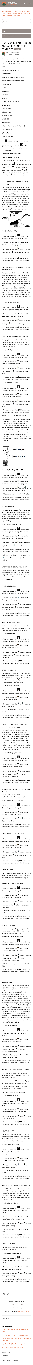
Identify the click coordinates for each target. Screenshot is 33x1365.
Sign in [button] (29, 3)
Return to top (6, 1318)
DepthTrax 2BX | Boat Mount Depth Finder (15, 1344)
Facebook (3, 1294)
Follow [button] (18, 49)
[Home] (9, 3)
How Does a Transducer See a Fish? (13, 1347)
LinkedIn (8, 1294)
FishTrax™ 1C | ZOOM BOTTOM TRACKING (15, 1335)
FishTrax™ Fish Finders (14, 15)
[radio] (12, 1304)
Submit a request (23, 1311)
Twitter (5, 1294)
